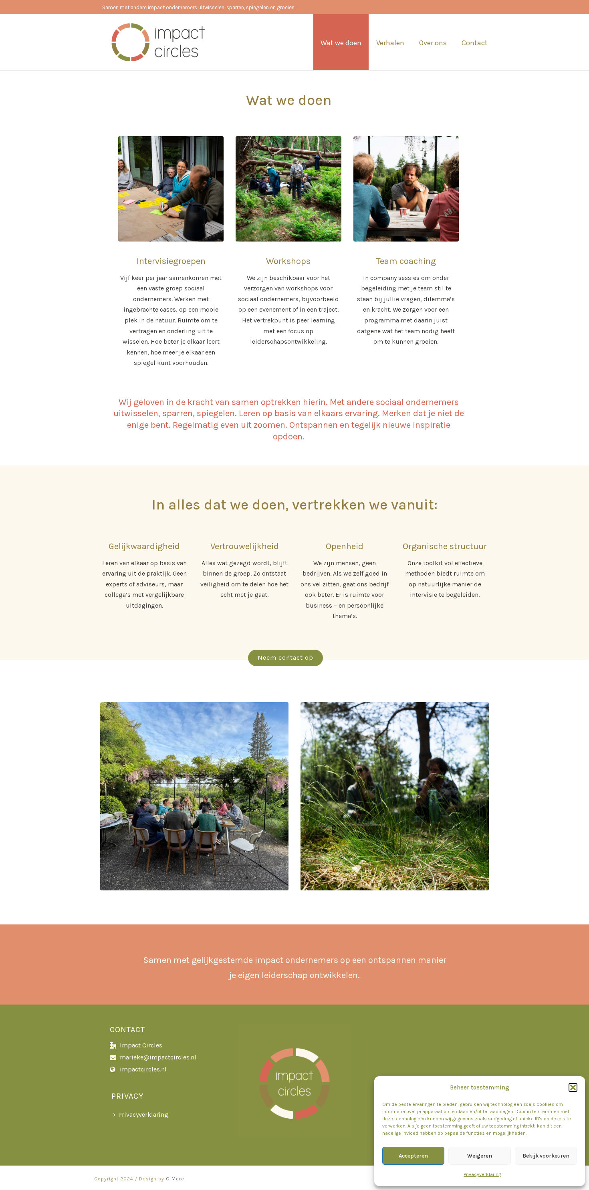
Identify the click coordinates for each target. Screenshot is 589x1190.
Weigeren (479, 1155)
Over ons (433, 42)
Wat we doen (341, 42)
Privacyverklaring (482, 1174)
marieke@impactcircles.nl (158, 1057)
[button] (573, 1087)
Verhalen (390, 42)
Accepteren (413, 1155)
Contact (475, 42)
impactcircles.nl (143, 1069)
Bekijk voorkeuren (545, 1155)
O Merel (176, 1179)
